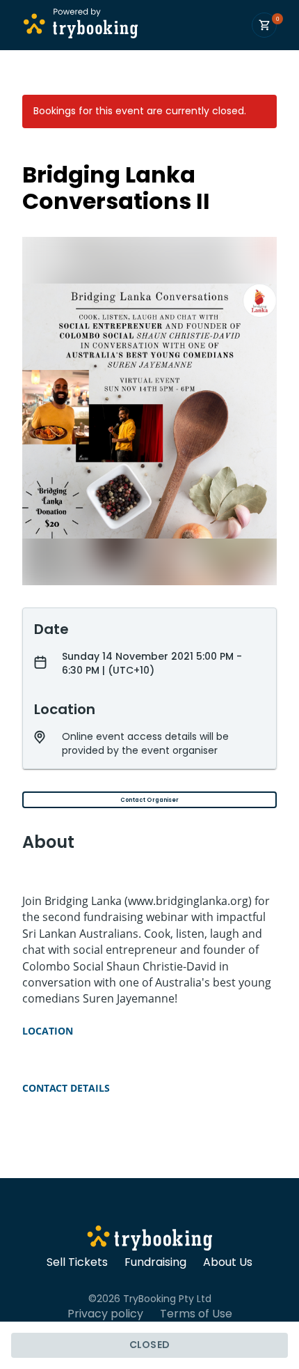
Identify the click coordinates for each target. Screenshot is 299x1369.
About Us (227, 1262)
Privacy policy (105, 1314)
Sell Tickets (77, 1262)
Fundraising (155, 1262)
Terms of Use (196, 1314)
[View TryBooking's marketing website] (150, 1240)
